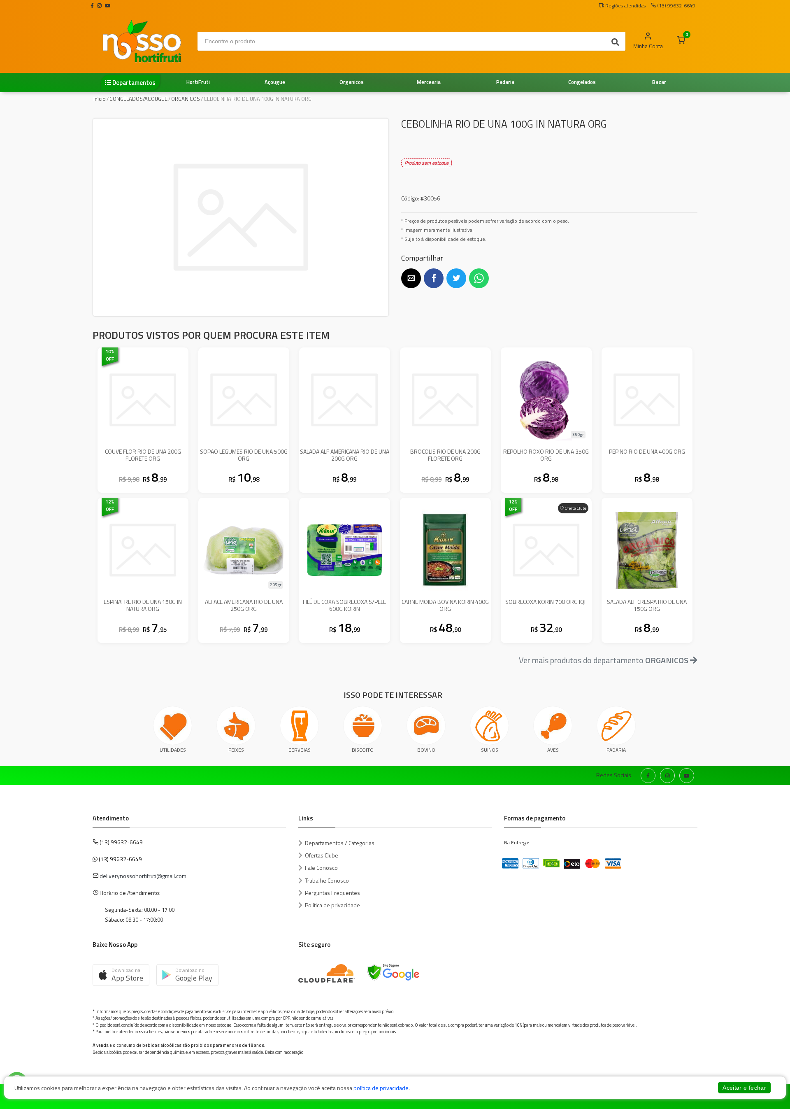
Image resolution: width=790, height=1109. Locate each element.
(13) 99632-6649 (120, 859)
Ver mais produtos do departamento (603, 660)
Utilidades (173, 750)
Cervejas (299, 750)
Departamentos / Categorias (339, 843)
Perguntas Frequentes (332, 892)
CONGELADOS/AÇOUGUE (138, 99)
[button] (411, 278)
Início (99, 99)
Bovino (426, 750)
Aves (553, 750)
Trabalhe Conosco (327, 880)
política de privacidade (381, 1087)
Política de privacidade (332, 905)
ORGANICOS (185, 99)
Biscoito (363, 750)
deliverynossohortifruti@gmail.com (143, 875)
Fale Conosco (321, 867)
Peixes (236, 750)
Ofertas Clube (321, 855)
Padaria (616, 750)
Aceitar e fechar (744, 1087)
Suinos (489, 750)
